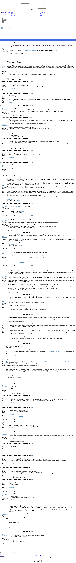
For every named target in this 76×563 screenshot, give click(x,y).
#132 (32, 215)
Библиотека (43, 2)
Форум (43, 3)
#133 (32, 232)
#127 (32, 138)
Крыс (3, 65)
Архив (43, 1)
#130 (32, 175)
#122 (32, 58)
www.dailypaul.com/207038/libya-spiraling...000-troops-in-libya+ (57, 351)
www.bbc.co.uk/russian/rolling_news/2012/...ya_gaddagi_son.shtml (18, 296)
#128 (32, 150)
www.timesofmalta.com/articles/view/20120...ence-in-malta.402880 (37, 361)
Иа (2, 421)
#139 (32, 383)
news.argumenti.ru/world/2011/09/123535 (31, 50)
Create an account (16, 25)
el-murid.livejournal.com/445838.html (12, 177)
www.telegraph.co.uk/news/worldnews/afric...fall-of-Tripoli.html (33, 122)
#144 (32, 443)
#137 (32, 314)
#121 (32, 42)
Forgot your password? (4, 25)
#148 (32, 491)
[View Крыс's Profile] (4, 67)
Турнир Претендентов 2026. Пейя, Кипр (8, 11)
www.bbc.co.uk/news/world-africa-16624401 (17, 206)
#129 (32, 162)
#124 (32, 93)
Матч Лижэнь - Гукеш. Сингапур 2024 (8, 13)
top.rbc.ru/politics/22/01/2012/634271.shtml (15, 316)
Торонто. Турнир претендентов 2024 (7, 14)
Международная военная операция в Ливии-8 (7, 28)
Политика (1, 27)
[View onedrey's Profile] (5, 47)
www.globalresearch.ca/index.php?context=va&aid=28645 (14, 355)
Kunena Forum (40, 555)
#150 (32, 531)
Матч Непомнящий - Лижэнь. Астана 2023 (8, 15)
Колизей (43, 4)
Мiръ (1, 26)
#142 (32, 419)
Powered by (35, 555)
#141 (32, 407)
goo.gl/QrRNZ (16, 411)
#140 (32, 395)
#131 (32, 203)
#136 (32, 294)
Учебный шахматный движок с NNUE (8, 12)
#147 (32, 479)
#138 (32, 343)
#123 (32, 81)
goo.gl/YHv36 (37, 351)
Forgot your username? (10, 25)
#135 (32, 265)
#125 (32, 105)
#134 (32, 248)
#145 (32, 455)
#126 (32, 117)
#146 (32, 467)
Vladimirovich (21, 135)
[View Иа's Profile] (4, 153)
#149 (32, 502)
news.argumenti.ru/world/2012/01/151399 (14, 234)
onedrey (3, 46)
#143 (32, 431)
